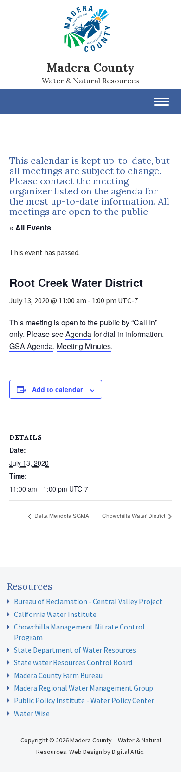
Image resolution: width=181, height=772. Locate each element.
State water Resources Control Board (73, 662)
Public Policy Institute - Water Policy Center (84, 700)
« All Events (30, 227)
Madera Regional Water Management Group (83, 687)
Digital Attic (127, 751)
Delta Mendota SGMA (61, 515)
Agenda (78, 334)
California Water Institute (55, 614)
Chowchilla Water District (134, 515)
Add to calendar (57, 389)
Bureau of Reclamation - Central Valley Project (88, 601)
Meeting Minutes (84, 346)
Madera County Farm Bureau (58, 675)
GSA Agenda (31, 346)
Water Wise (32, 713)
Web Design (85, 751)
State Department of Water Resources (75, 649)
